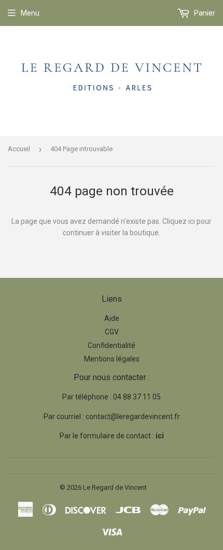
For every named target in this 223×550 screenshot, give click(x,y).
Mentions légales (112, 359)
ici (191, 221)
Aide (111, 318)
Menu (30, 13)
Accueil (19, 149)
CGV (112, 332)
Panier (203, 13)
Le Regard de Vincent (115, 487)
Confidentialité (111, 345)
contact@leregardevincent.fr (133, 416)
